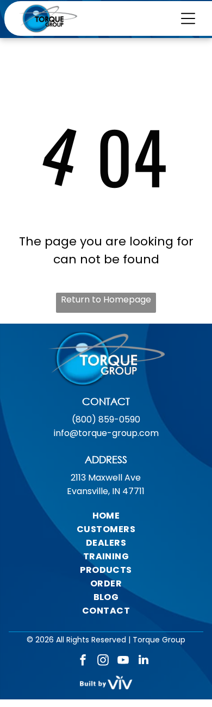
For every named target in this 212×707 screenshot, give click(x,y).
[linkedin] (143, 661)
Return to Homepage (106, 299)
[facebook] (83, 661)
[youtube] (123, 661)
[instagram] (103, 661)
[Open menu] (188, 18)
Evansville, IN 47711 (106, 491)
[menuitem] (106, 515)
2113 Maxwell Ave (106, 477)
